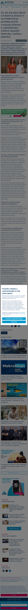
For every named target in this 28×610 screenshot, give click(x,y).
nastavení (22, 312)
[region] (14, 305)
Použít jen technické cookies (14, 318)
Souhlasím (14, 322)
